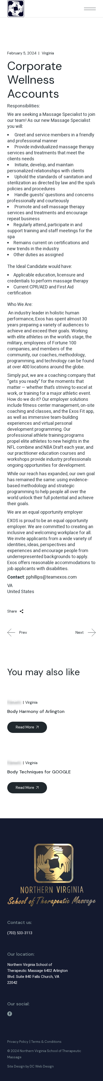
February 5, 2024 (21, 53)
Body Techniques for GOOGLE (39, 772)
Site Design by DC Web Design (30, 1066)
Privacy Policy (17, 1042)
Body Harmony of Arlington (35, 711)
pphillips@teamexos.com (51, 577)
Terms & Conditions (46, 1042)
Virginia (48, 53)
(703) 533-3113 (19, 933)
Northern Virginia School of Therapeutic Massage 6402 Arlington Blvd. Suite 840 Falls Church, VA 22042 (37, 973)
